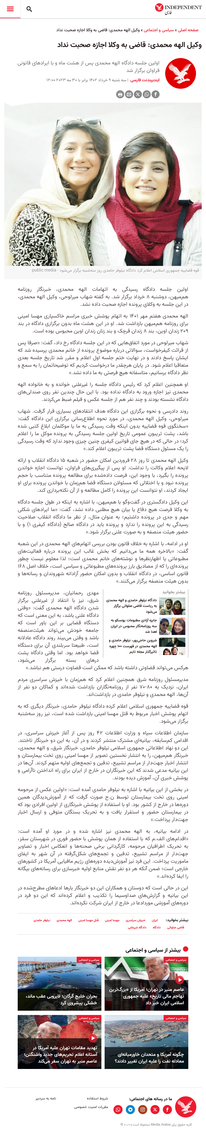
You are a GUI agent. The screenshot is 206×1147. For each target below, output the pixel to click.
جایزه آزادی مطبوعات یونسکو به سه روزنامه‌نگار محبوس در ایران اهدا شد (134, 626)
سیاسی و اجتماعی (159, 30)
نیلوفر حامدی (42, 920)
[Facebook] (156, 94)
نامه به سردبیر (45, 1098)
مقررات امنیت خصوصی (91, 1107)
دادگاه (157, 927)
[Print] (120, 94)
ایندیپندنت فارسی (144, 80)
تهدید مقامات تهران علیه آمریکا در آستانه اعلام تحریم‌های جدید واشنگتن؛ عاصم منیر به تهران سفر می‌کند (60, 1055)
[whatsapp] (118, 1109)
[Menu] (10, 9)
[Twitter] (138, 94)
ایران (155, 920)
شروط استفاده (97, 1098)
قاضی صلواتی (175, 927)
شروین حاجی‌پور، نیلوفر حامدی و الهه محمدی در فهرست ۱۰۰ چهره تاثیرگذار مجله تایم (133, 646)
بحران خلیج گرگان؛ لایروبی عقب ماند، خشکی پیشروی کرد (61, 999)
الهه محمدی (64, 920)
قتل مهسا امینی (88, 920)
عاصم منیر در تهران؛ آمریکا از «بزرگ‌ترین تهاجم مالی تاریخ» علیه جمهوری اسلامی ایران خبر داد (146, 996)
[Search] (29, 9)
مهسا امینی (112, 920)
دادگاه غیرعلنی (137, 927)
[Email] (129, 94)
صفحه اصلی (188, 30)
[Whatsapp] (147, 94)
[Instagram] (142, 1109)
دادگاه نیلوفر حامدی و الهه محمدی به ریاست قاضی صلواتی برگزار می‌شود (131, 606)
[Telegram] (130, 1109)
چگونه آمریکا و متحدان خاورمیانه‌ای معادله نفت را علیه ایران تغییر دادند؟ (149, 1058)
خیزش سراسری (135, 920)
